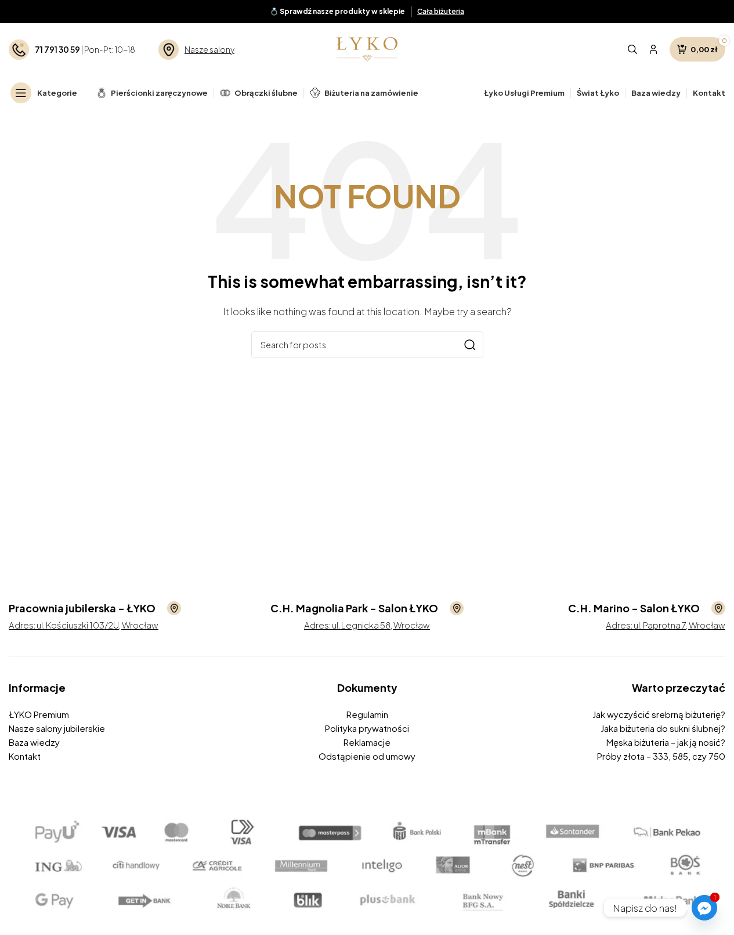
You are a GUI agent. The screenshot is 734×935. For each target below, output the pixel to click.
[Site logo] (367, 47)
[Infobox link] (95, 608)
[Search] (632, 49)
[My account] (653, 49)
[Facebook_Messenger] (704, 907)
